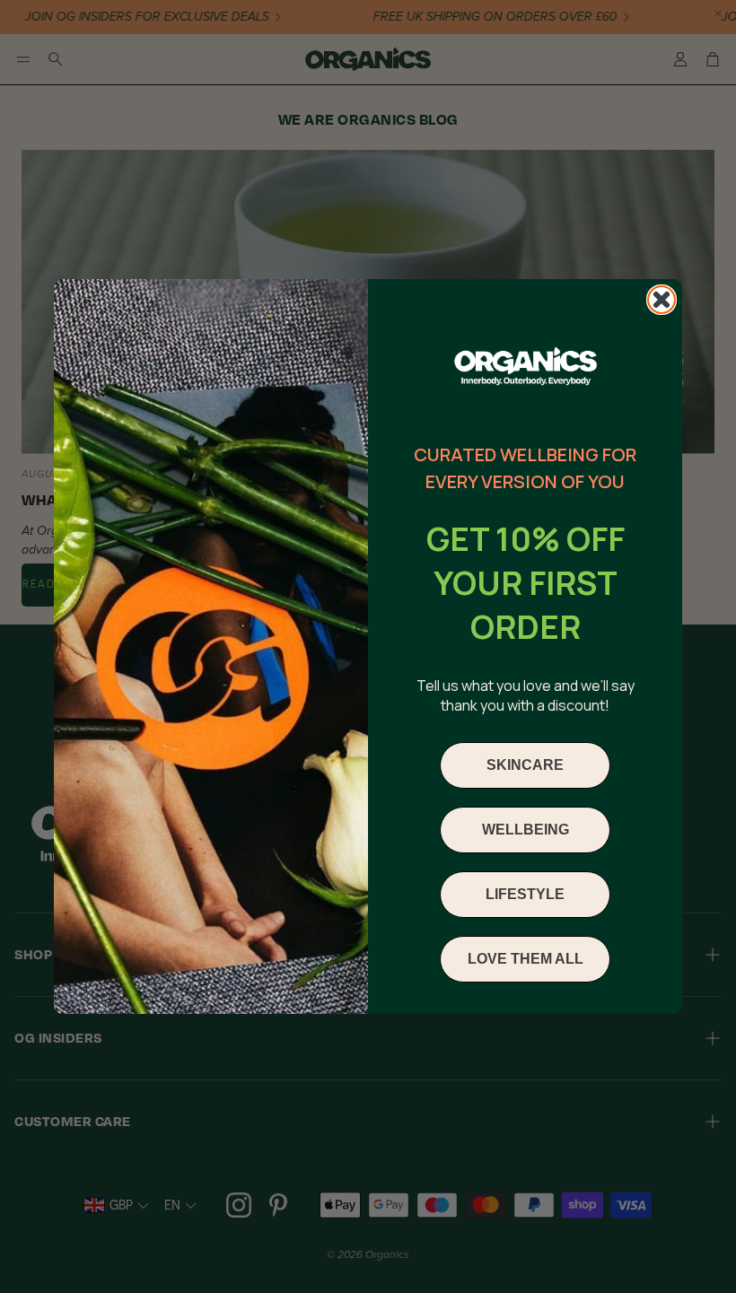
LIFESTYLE (525, 894)
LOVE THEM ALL (525, 958)
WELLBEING (525, 829)
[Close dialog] (661, 299)
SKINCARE (525, 765)
